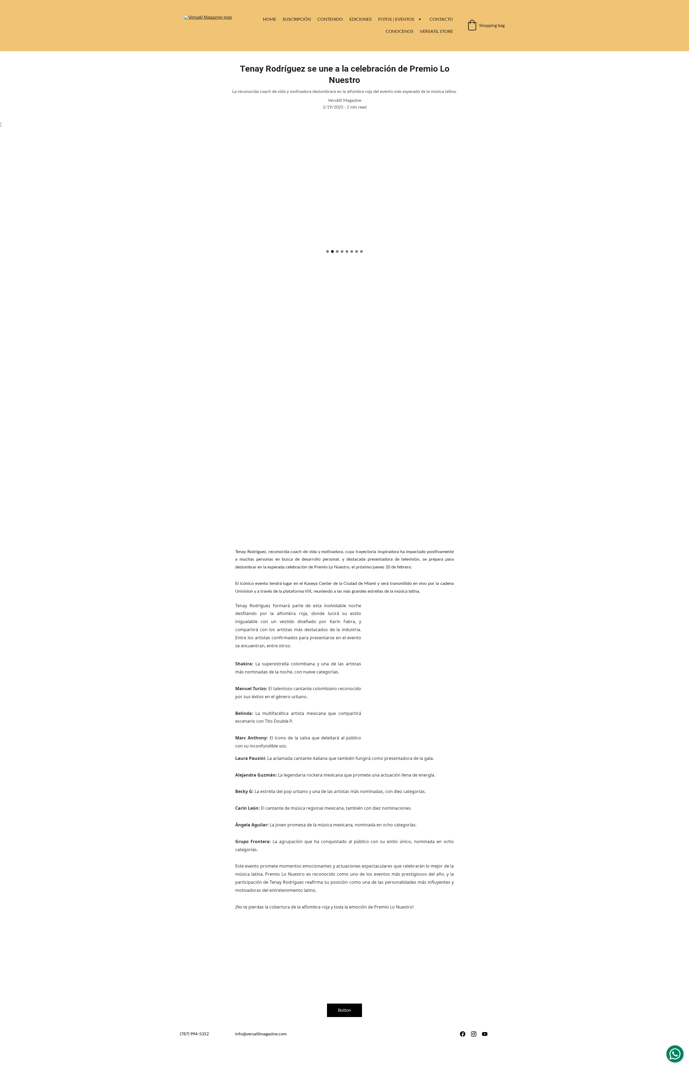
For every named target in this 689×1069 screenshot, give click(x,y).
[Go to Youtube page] (484, 1034)
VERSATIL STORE (436, 31)
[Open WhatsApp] (675, 1054)
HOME (269, 19)
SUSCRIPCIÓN (297, 19)
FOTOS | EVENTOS (396, 19)
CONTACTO (441, 19)
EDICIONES (360, 19)
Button (344, 1010)
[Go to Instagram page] (473, 1034)
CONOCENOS (399, 31)
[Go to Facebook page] (462, 1034)
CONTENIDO (330, 19)
